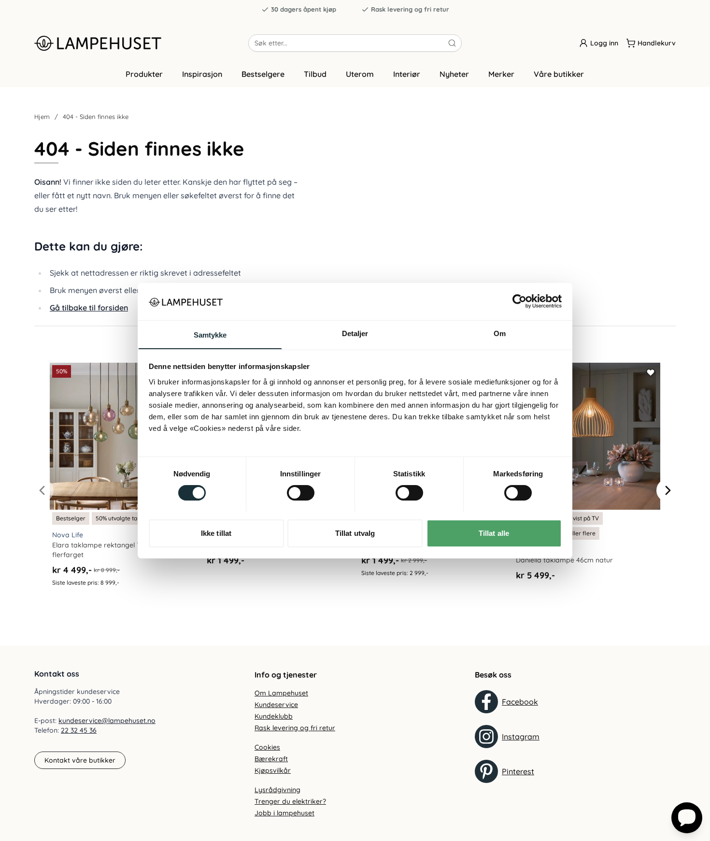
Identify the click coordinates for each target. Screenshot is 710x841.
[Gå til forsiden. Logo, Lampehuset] (141, 43)
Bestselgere (262, 74)
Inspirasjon (202, 74)
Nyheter (454, 74)
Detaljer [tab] (355, 333)
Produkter (144, 74)
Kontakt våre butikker (79, 760)
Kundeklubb (274, 716)
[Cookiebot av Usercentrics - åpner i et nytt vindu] (519, 301)
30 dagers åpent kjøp (303, 9)
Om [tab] (500, 333)
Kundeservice (276, 704)
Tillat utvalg (355, 533)
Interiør (406, 74)
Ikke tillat (216, 533)
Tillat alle (494, 533)
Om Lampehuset (281, 693)
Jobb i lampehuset (284, 813)
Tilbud (315, 74)
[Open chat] (686, 817)
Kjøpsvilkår (273, 770)
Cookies (267, 747)
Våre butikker (559, 74)
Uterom (360, 74)
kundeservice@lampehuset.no (107, 720)
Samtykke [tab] (210, 334)
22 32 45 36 (79, 730)
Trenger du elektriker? (290, 801)
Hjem (42, 116)
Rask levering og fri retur (410, 9)
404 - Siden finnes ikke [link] (95, 116)
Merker (501, 74)
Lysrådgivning (277, 789)
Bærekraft (271, 758)
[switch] (300, 493)
